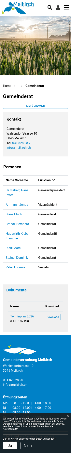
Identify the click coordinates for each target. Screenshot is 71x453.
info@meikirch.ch (19, 148)
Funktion (44, 180)
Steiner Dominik (17, 258)
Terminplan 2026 (22, 316)
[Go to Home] (7, 86)
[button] (50, 7)
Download (52, 306)
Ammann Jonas (17, 205)
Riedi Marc (13, 248)
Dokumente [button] (16, 290)
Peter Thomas (15, 267)
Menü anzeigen (35, 105)
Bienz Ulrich (14, 214)
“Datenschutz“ (10, 429)
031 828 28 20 (22, 143)
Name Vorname (17, 180)
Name (14, 306)
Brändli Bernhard (17, 224)
